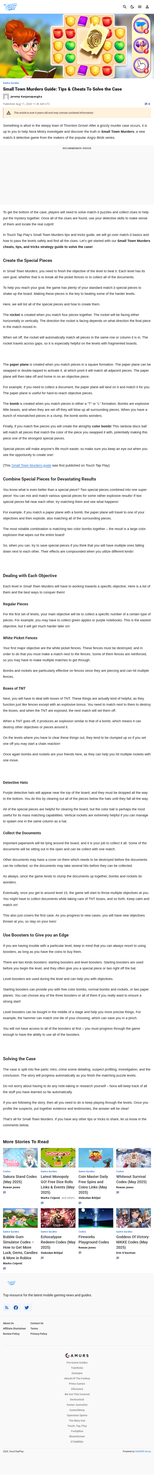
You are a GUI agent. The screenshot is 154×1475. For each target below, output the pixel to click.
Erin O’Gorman (125, 1253)
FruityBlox (77, 1431)
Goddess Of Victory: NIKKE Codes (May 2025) (132, 1242)
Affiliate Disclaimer (14, 1328)
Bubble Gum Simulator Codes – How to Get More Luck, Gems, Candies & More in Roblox (20, 1247)
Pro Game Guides (77, 1362)
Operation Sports (77, 1415)
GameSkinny (77, 1410)
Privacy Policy (38, 1333)
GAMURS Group (143, 1451)
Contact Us (36, 1323)
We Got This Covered (77, 1394)
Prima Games (77, 1383)
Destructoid (77, 1399)
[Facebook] (16, 1307)
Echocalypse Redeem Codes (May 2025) (58, 1242)
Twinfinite (77, 1367)
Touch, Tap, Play (77, 1425)
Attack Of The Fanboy (77, 1378)
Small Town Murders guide (31, 465)
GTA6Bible (77, 1441)
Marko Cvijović (50, 1198)
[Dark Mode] (132, 7)
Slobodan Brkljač (90, 1198)
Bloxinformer (77, 1436)
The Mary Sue (77, 1420)
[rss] (7, 1307)
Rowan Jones (11, 1187)
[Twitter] (27, 1307)
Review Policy (11, 1333)
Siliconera (77, 1388)
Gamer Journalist (77, 1404)
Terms (34, 1328)
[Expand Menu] (139, 7)
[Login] (147, 7)
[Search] (124, 7)
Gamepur (77, 1373)
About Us (8, 1323)
